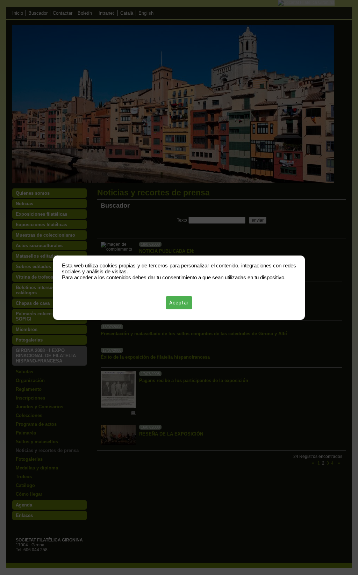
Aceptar (179, 303)
